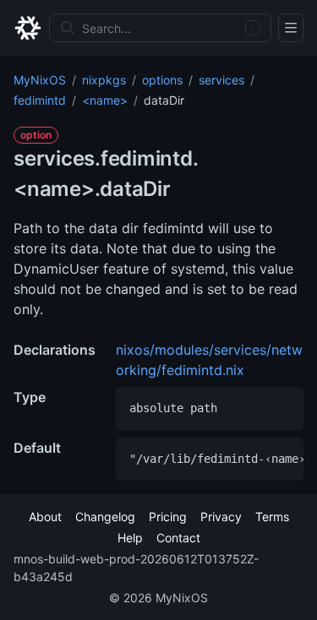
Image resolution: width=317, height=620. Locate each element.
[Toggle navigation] (290, 28)
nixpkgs (104, 80)
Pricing (168, 516)
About (45, 516)
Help (130, 537)
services (221, 80)
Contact (178, 537)
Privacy (221, 516)
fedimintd (40, 100)
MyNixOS (40, 80)
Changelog (105, 516)
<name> (105, 100)
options (162, 80)
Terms (272, 516)
